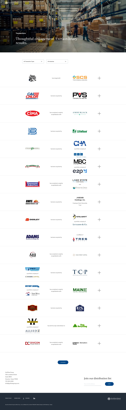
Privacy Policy (8, 398)
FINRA (33, 404)
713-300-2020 (9, 381)
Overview (27, 398)
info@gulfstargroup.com (12, 383)
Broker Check (17, 398)
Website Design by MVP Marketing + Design (44, 404)
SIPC (35, 404)
